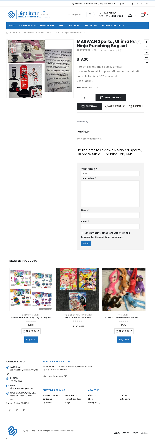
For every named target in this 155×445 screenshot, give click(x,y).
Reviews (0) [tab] (82, 121)
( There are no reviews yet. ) (106, 50)
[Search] (90, 14)
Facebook (146, 41)
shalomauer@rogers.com (21, 388)
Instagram (24, 410)
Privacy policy (94, 402)
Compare (138, 106)
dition (78, 399)
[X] (137, 3)
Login (67, 402)
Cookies (123, 395)
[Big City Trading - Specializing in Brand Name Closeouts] (21, 14)
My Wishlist (105, 3)
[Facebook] (132, 3)
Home (12, 25)
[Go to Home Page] (7, 32)
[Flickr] (146, 3)
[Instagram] (142, 3)
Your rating (89, 169)
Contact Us (90, 25)
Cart (114, 3)
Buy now (91, 106)
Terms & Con (70, 399)
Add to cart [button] (32, 331)
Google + (146, 57)
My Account (77, 3)
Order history (71, 395)
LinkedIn (146, 52)
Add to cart (112, 97)
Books (66, 315)
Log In (121, 3)
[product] (31, 289)
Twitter (146, 47)
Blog (96, 3)
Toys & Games (35, 315)
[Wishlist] (136, 14)
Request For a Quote (113, 25)
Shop (90, 399)
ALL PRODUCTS (26, 25)
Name (85, 210)
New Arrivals (47, 25)
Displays (25, 315)
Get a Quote (125, 399)
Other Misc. (75, 315)
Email (146, 62)
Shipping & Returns (51, 395)
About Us (88, 3)
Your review (88, 178)
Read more (78, 326)
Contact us (47, 399)
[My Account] (129, 14)
